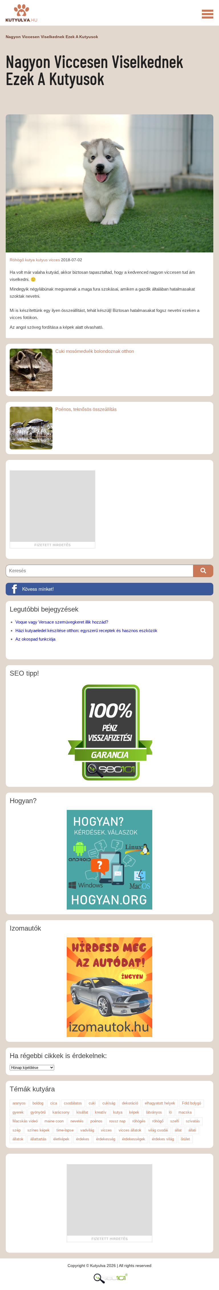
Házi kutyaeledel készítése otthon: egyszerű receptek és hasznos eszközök (86, 630)
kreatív (100, 1112)
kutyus (42, 260)
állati (192, 1130)
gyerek (18, 1112)
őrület (185, 1139)
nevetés (77, 1121)
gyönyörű (38, 1112)
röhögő (157, 1121)
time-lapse (65, 1130)
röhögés (138, 1121)
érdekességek (133, 1139)
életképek (61, 1139)
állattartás (38, 1139)
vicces (54, 260)
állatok (18, 1139)
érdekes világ (163, 1139)
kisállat (82, 1112)
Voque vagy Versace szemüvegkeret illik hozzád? (61, 622)
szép (17, 1130)
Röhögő (17, 260)
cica (53, 1103)
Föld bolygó (191, 1103)
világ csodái (158, 1130)
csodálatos (73, 1103)
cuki (92, 1103)
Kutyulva (21, 13)
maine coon (54, 1121)
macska (185, 1112)
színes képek (38, 1130)
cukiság (108, 1103)
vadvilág (87, 1130)
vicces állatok (130, 1130)
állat (178, 1130)
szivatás (193, 1121)
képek (134, 1112)
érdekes (82, 1139)
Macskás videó (25, 1121)
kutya (30, 260)
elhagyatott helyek (160, 1103)
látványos (154, 1112)
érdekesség (105, 1139)
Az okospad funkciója (35, 639)
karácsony (61, 1112)
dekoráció (130, 1103)
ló (170, 1112)
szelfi (174, 1121)
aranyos (19, 1103)
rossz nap (117, 1121)
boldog (38, 1103)
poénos (96, 1121)
